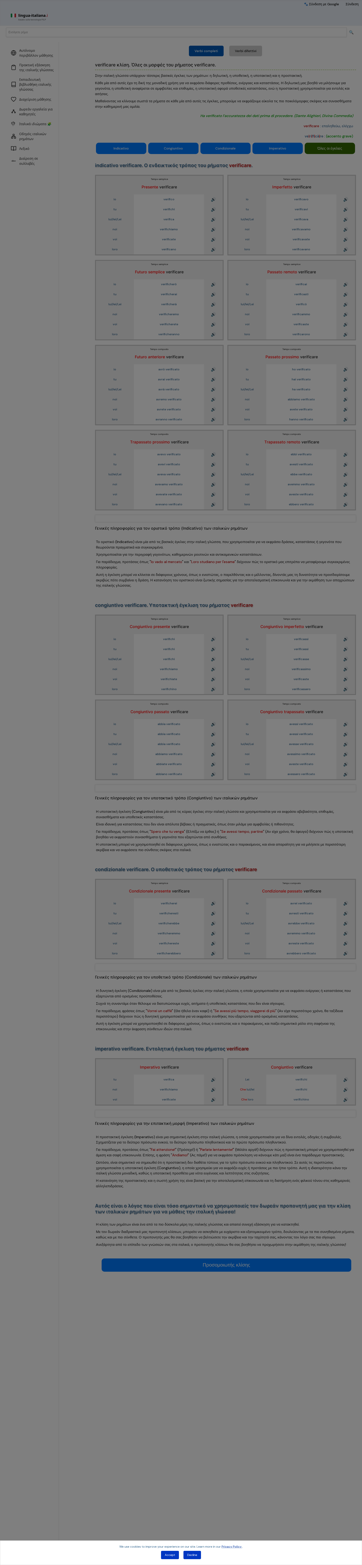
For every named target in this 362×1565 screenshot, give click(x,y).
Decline (192, 1555)
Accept (170, 1555)
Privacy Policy (232, 1547)
